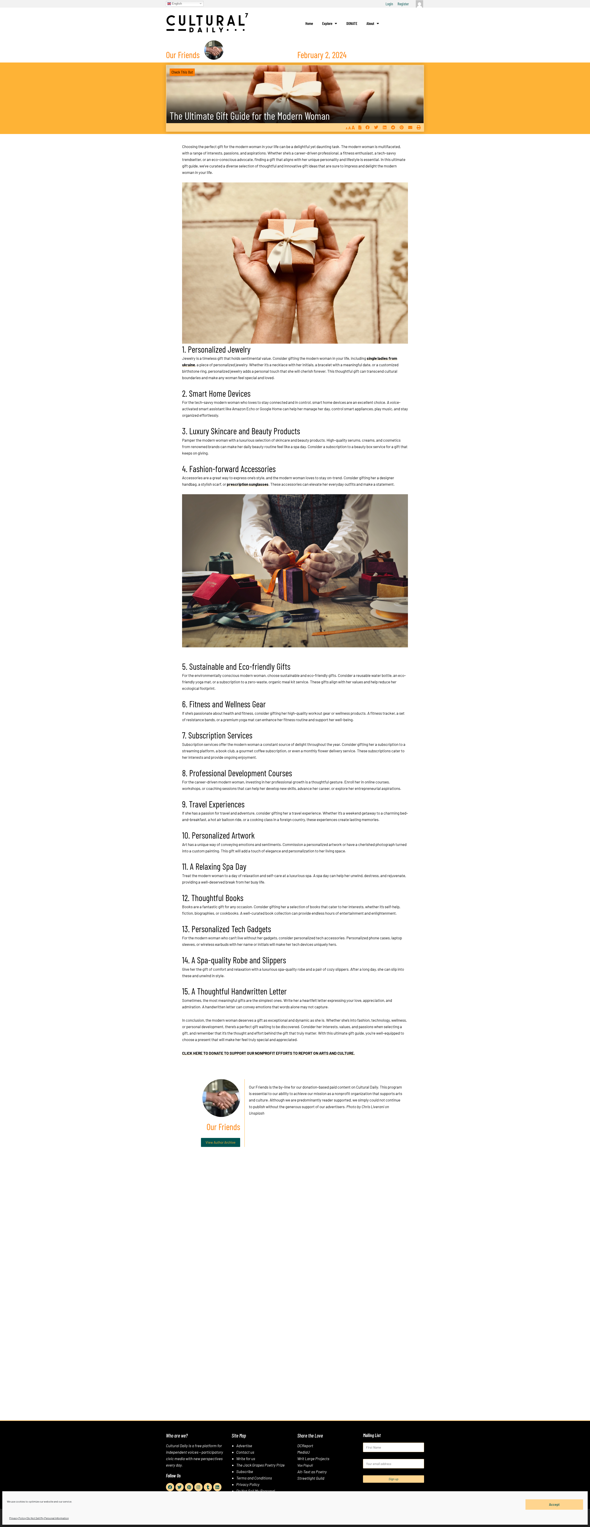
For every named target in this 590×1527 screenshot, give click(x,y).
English (176, 3)
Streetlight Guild (310, 1478)
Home (309, 23)
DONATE (351, 23)
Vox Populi (305, 1465)
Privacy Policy (248, 1484)
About (370, 23)
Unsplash (256, 1113)
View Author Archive (221, 1142)
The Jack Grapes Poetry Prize (260, 1465)
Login (389, 3)
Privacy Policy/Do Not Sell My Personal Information (39, 1518)
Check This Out (182, 71)
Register (403, 3)
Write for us (245, 1458)
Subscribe (244, 1471)
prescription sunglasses (247, 484)
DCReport (305, 1445)
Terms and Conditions (254, 1478)
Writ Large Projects (313, 1458)
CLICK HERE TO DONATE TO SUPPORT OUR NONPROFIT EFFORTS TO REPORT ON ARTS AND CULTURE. (268, 1053)
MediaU (303, 1452)
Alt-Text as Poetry (312, 1471)
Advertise (244, 1445)
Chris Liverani (373, 1106)
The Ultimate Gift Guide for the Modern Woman (250, 116)
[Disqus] (295, 1220)
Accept (554, 1504)
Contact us (245, 1452)
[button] (367, 127)
